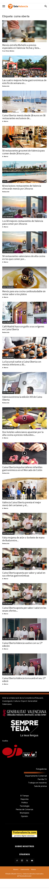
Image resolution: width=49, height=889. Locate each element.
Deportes (25, 799)
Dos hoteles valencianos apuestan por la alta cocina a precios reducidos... (22, 433)
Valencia (6, 568)
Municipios (24, 813)
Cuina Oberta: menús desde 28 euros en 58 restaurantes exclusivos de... (23, 117)
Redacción (5, 86)
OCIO (5, 41)
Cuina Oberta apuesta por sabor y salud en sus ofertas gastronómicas (23, 574)
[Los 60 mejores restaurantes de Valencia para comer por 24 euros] (24, 207)
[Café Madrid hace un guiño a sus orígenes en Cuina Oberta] (24, 313)
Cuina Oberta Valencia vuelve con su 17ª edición (22, 644)
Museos (15, 869)
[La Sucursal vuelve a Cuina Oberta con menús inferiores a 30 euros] (24, 348)
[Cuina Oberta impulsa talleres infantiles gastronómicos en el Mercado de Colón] (24, 453)
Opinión (24, 816)
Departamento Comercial (36, 776)
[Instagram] (22, 860)
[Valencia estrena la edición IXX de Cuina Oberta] (24, 383)
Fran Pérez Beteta (8, 51)
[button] (3, 6)
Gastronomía (8, 76)
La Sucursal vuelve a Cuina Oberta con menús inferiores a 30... (21, 363)
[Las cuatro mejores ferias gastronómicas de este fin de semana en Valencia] (24, 66)
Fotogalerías (41, 769)
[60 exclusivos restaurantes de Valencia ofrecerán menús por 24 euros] (24, 172)
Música (33, 869)
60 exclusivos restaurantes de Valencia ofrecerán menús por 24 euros (21, 187)
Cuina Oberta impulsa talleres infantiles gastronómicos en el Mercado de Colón (22, 469)
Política (24, 802)
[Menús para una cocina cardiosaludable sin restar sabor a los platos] (24, 277)
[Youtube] (32, 860)
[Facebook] (17, 860)
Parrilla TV (42, 779)
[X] (27, 860)
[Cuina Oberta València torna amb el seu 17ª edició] (24, 664)
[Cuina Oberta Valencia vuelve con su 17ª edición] (24, 629)
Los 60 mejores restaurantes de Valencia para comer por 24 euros (22, 222)
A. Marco (5, 121)
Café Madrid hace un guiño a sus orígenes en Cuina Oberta (23, 328)
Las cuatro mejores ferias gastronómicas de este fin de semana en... (24, 82)
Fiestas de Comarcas (24, 809)
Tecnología (24, 806)
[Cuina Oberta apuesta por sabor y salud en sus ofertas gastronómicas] (24, 559)
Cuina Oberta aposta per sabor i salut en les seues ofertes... (24, 609)
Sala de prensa (40, 786)
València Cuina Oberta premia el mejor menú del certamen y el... (21, 504)
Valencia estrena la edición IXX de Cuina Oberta (22, 398)
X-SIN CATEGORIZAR (10, 639)
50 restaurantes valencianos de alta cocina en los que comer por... (23, 258)
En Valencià (7, 604)
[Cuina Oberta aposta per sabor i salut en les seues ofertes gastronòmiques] (24, 594)
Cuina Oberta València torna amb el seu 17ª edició (24, 680)
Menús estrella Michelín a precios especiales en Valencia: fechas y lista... (21, 46)
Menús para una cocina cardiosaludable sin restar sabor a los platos (24, 293)
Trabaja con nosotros (37, 782)
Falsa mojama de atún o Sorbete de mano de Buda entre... (23, 539)
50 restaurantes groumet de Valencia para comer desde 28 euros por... (23, 152)
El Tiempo (24, 795)
